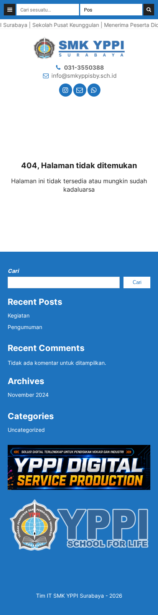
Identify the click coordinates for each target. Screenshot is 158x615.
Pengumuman (25, 327)
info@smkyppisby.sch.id (84, 75)
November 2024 (28, 394)
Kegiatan (19, 315)
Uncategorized (26, 429)
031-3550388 (84, 67)
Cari (13, 270)
